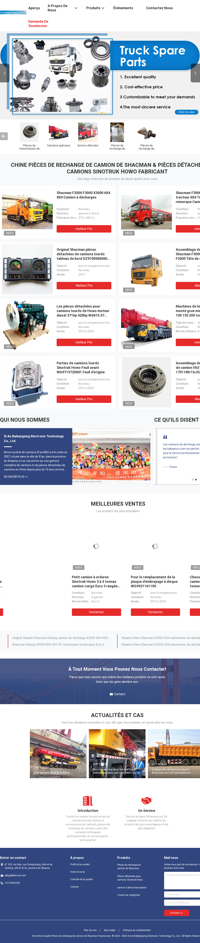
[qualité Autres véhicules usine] (88, 132)
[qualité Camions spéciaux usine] (58, 132)
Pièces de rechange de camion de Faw (117, 148)
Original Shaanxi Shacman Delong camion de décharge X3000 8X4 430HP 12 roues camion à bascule (61, 637)
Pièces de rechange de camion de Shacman (129, 867)
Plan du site (90, 930)
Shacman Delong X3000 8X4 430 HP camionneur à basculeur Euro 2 (58, 644)
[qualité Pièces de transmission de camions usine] (29, 132)
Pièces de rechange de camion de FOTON (146, 148)
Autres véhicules (87, 145)
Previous (4, 73)
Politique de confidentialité (137, 930)
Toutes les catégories (128, 895)
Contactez (29, 612)
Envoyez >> (177, 912)
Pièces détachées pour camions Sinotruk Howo (130, 878)
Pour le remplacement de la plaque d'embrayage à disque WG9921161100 (87, 581)
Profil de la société (79, 864)
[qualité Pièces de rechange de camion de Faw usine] (117, 132)
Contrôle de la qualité (81, 879)
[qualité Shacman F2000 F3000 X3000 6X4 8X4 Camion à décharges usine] (27, 212)
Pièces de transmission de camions (29, 148)
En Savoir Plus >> (16, 476)
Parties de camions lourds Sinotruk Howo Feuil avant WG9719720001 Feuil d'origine (81, 367)
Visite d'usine (77, 872)
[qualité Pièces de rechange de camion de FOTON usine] (146, 132)
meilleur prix (84, 229)
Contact (74, 886)
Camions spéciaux (58, 145)
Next (195, 73)
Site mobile (109, 930)
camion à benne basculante (131, 887)
